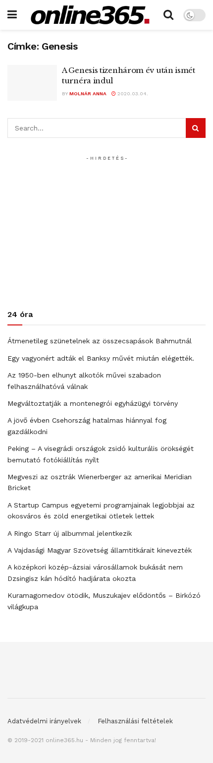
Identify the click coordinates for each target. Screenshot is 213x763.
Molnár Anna (87, 93)
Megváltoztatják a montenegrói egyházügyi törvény (92, 403)
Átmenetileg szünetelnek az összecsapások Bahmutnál (99, 341)
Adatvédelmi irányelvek (44, 721)
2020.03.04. (132, 93)
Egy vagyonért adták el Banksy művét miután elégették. (100, 358)
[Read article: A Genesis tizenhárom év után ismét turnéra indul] (32, 83)
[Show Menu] (12, 15)
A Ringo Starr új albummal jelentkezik (69, 533)
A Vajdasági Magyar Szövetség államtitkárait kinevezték (99, 550)
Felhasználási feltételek (135, 721)
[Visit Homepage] (90, 15)
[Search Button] (168, 15)
